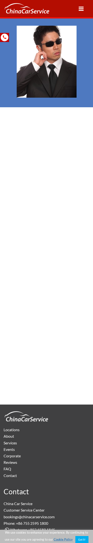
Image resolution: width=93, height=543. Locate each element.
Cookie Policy (63, 539)
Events (9, 449)
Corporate (12, 455)
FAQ (7, 468)
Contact (10, 475)
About (9, 436)
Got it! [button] (82, 539)
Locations (12, 429)
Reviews (10, 462)
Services (10, 443)
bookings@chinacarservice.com (29, 516)
